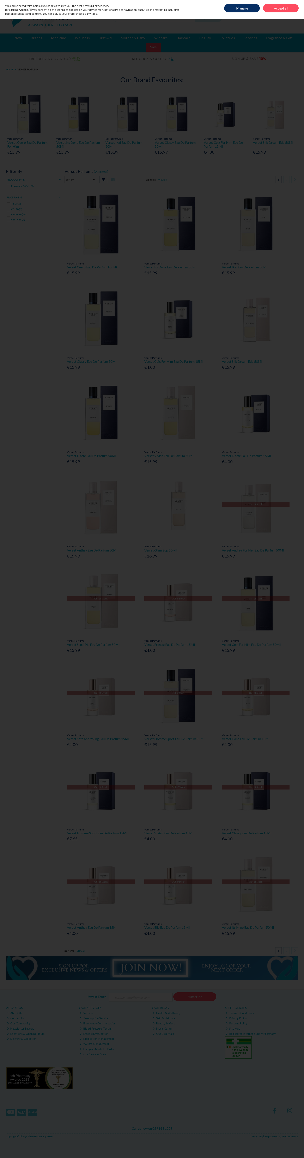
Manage (242, 8)
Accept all (281, 8)
